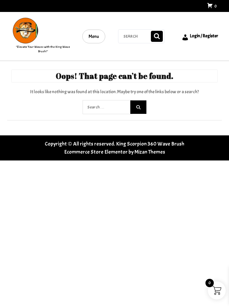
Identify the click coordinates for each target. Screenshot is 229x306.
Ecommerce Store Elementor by (114, 152)
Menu (94, 36)
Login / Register (204, 36)
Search (157, 36)
